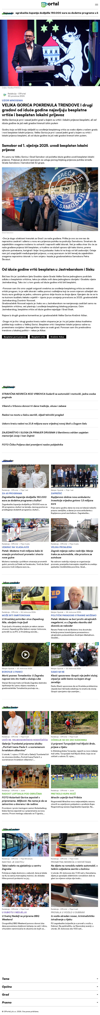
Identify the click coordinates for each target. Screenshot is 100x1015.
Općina (7, 986)
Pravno (7, 1002)
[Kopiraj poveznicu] (95, 29)
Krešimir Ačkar (57, 337)
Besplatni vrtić (38, 337)
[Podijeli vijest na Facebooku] (95, 25)
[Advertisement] (50, 362)
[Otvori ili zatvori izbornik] (96, 4)
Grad (5, 994)
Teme (5, 979)
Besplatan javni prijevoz (15, 337)
